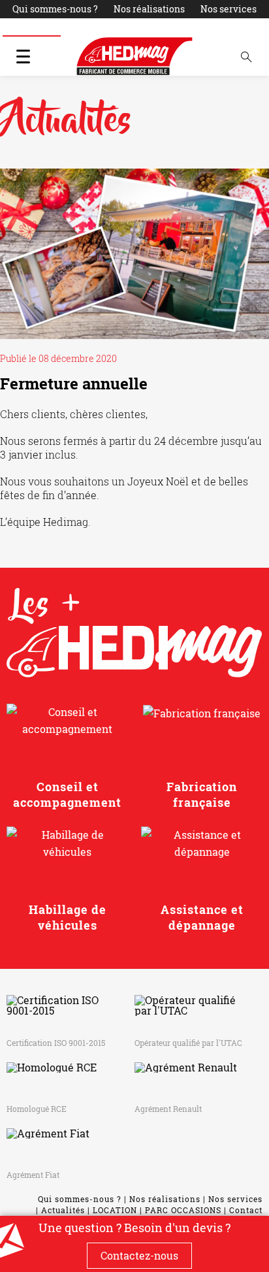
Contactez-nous (139, 1255)
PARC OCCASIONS (171, 27)
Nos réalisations (149, 9)
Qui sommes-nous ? (55, 9)
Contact (243, 27)
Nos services (228, 9)
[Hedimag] (134, 56)
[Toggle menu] (23, 56)
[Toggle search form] (246, 56)
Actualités (31, 27)
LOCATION (93, 27)
